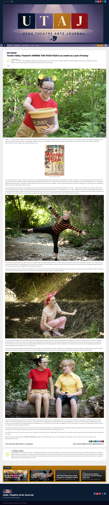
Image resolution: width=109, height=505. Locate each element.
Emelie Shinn (19, 340)
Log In (37, 45)
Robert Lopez (21, 143)
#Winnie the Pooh (41, 62)
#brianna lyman (40, 60)
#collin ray (53, 60)
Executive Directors (44, 470)
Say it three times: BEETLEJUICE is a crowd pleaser (19, 444)
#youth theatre (49, 62)
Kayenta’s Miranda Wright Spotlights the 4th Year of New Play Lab (41, 475)
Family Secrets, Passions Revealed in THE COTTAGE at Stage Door (92, 475)
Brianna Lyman (69, 141)
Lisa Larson (95, 479)
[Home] (5, 45)
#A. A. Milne (22, 60)
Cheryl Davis (81, 141)
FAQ (32, 45)
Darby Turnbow (15, 59)
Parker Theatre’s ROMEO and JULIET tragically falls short (88, 444)
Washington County (39, 472)
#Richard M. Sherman (92, 60)
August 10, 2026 (61, 479)
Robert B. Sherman (14, 143)
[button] (95, 45)
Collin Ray (70, 180)
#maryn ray (84, 60)
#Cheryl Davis (48, 60)
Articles (38, 470)
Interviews (17, 45)
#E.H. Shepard (59, 60)
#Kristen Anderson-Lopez (75, 60)
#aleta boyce (34, 60)
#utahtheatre (33, 470)
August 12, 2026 (35, 479)
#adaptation (28, 60)
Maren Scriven (70, 479)
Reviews (10, 45)
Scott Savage (18, 479)
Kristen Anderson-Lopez (32, 143)
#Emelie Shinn (66, 60)
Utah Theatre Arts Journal (18, 495)
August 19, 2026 (9, 479)
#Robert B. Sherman (15, 62)
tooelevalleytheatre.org (10, 438)
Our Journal (25, 45)
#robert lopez (24, 62)
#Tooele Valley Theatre (32, 62)
